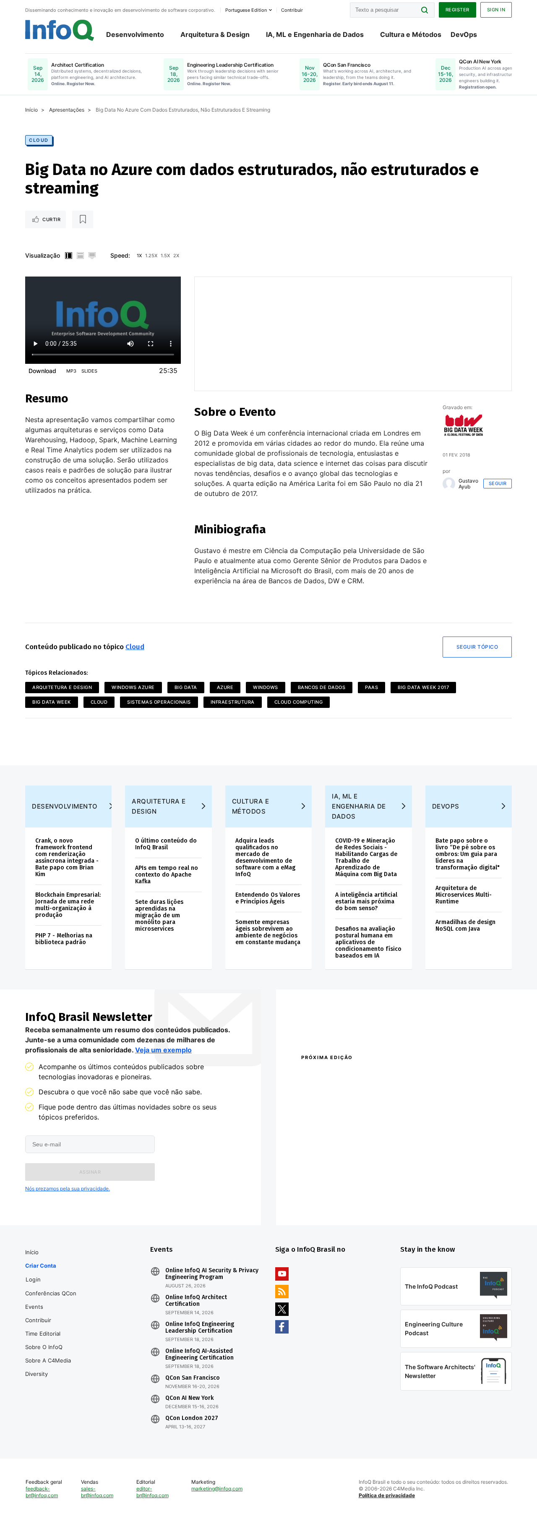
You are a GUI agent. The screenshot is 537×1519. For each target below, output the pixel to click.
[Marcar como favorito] (82, 219)
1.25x (151, 255)
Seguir (498, 483)
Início (31, 110)
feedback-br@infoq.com (42, 1491)
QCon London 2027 (191, 1418)
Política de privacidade (387, 1495)
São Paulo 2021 (429, 1188)
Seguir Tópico (477, 647)
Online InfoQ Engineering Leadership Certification (199, 1327)
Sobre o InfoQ (44, 1347)
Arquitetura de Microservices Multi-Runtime (463, 895)
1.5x (165, 255)
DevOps (464, 34)
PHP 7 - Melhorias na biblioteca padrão (63, 939)
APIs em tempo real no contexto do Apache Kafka (166, 874)
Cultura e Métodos (410, 34)
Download (42, 370)
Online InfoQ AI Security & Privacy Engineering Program (211, 1274)
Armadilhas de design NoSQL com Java (465, 925)
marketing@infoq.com (216, 1488)
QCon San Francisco (192, 1378)
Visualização (42, 255)
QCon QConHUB (359, 1075)
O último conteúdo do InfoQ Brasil (166, 844)
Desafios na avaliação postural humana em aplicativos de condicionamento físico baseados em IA (368, 942)
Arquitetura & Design (215, 34)
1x (139, 255)
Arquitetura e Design (62, 687)
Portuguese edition (246, 10)
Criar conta (40, 1265)
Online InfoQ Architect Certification (196, 1301)
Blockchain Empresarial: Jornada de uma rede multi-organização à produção (68, 905)
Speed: (120, 255)
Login (33, 1279)
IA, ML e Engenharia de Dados (315, 34)
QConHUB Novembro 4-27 (333, 1188)
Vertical (68, 255)
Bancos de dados (322, 687)
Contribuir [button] (292, 10)
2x (176, 255)
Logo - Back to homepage (59, 30)
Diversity (36, 1373)
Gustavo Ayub (468, 484)
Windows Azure (133, 687)
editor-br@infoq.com (152, 1491)
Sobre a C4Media (48, 1360)
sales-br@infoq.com (97, 1491)
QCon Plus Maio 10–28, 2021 (336, 1199)
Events (34, 1306)
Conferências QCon (50, 1293)
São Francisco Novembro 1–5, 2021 (456, 1199)
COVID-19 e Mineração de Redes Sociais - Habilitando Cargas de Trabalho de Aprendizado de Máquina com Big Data (366, 857)
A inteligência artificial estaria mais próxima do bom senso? (366, 901)
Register (457, 10)
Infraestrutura (233, 702)
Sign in (496, 10)
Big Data (186, 687)
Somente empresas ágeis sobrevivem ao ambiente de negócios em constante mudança (267, 932)
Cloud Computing (298, 702)
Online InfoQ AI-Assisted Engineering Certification (199, 1354)
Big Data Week (51, 702)
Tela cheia (92, 255)
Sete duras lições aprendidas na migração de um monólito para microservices (159, 915)
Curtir (51, 219)
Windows (265, 687)
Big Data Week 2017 (423, 687)
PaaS (371, 687)
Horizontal (80, 255)
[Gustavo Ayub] (449, 484)
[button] (90, 1172)
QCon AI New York (189, 1398)
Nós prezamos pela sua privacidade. (67, 1188)
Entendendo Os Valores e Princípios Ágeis (267, 898)
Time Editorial (42, 1333)
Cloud (39, 140)
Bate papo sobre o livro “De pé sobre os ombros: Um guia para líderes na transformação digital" (467, 854)
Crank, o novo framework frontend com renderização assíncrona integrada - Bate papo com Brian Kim (67, 857)
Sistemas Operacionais (159, 702)
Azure (225, 687)
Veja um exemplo (163, 1050)
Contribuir (38, 1320)
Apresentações (66, 110)
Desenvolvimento (135, 34)
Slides (89, 371)
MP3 (71, 371)
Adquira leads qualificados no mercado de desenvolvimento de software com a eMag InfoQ (265, 857)
